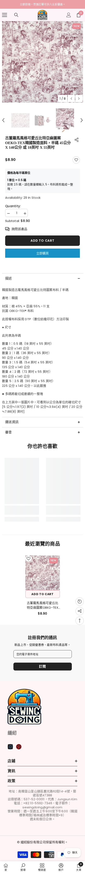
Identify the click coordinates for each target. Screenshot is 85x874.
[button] (71, 98)
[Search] (16, 14)
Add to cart (42, 240)
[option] (42, 4)
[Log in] (68, 15)
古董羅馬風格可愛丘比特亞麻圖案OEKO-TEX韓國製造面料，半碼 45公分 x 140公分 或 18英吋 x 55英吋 (42, 605)
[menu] (4, 14)
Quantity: (13, 206)
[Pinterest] (18, 746)
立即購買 (42, 253)
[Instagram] (10, 746)
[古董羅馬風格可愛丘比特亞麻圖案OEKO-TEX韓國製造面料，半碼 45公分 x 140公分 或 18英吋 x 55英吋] (42, 572)
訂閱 (42, 666)
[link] (22, 510)
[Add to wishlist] (76, 160)
